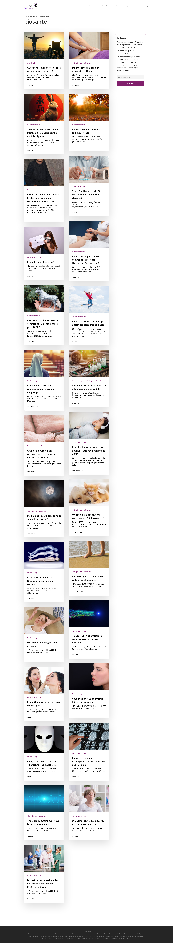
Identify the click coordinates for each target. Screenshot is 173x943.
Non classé (31, 63)
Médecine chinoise (33, 125)
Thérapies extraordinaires (81, 63)
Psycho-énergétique (34, 257)
